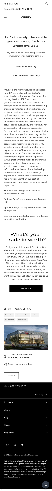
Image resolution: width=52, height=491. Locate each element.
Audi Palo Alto (11, 3)
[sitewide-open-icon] (46, 4)
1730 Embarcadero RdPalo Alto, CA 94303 (20, 356)
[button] (26, 402)
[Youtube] (22, 445)
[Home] (26, 17)
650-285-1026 (24, 9)
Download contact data (20, 364)
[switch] (45, 484)
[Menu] (6, 17)
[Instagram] (15, 445)
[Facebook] (7, 445)
